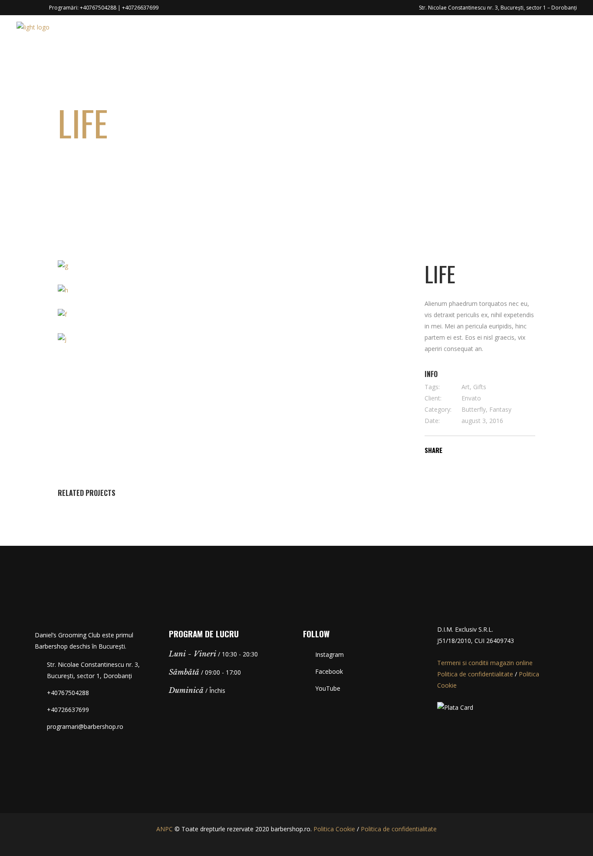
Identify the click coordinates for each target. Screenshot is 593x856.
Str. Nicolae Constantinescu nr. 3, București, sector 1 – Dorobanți (498, 7)
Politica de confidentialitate (475, 674)
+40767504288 (98, 7)
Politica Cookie (334, 829)
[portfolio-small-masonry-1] (142, 266)
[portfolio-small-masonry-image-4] (232, 338)
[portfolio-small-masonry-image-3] (142, 314)
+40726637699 (140, 7)
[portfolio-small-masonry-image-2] (142, 290)
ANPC (164, 829)
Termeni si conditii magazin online (485, 663)
